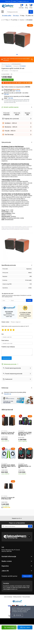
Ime (3, 334)
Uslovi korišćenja (8, 596)
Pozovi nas (8, 1)
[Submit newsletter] (30, 526)
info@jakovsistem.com (23, 1)
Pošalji (29, 300)
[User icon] (26, 5)
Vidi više (10, 98)
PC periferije (14, 20)
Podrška (14, 1)
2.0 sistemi (29, 20)
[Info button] (11, 74)
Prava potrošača (26, 596)
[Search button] (31, 12)
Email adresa (5, 340)
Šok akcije (16, 15)
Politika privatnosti (17, 596)
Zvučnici (22, 20)
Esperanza (8, 66)
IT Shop (22, 15)
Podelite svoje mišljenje (8, 346)
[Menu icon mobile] (2, 11)
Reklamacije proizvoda (10, 364)
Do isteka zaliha (6, 15)
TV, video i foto (30, 15)
